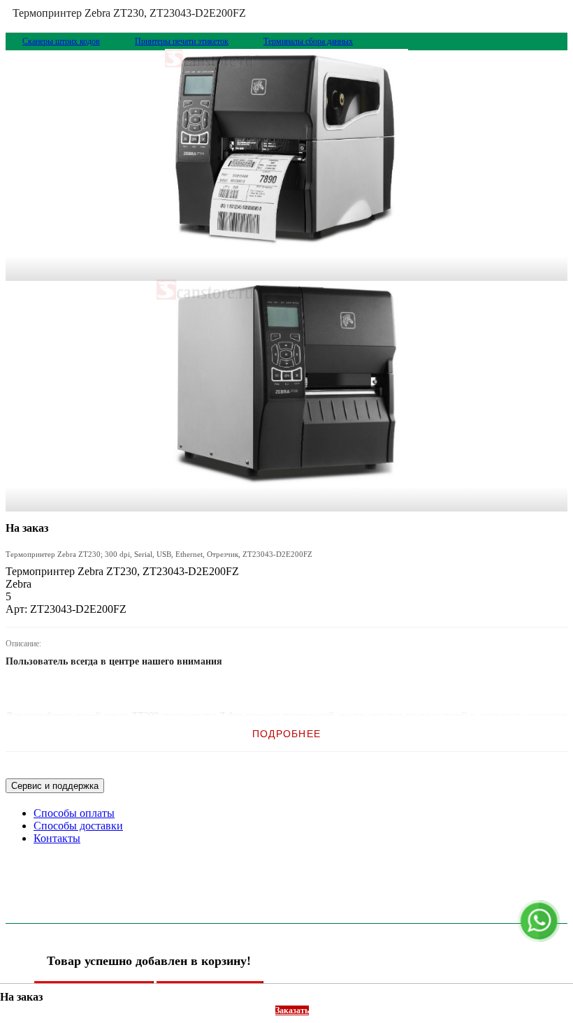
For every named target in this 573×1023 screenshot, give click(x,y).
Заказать (292, 1010)
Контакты (57, 838)
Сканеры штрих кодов (61, 41)
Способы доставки (78, 826)
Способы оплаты (74, 813)
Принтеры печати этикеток (182, 41)
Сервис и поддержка (55, 786)
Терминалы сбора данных (308, 41)
